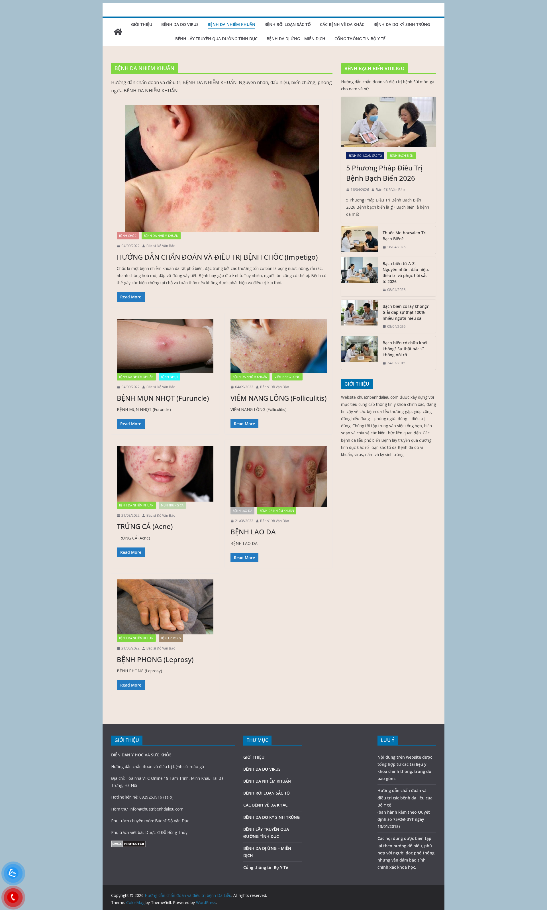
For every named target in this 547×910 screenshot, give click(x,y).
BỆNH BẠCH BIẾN (401, 156)
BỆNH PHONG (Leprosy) (155, 659)
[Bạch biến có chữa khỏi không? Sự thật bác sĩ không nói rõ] (359, 353)
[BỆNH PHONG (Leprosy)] (165, 606)
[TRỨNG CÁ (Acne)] (165, 474)
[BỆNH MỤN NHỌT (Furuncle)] (165, 346)
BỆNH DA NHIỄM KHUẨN (231, 24)
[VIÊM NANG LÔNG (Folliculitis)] (278, 346)
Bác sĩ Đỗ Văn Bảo (160, 245)
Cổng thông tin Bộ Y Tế (359, 38)
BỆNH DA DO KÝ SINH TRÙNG (401, 24)
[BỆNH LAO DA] (278, 476)
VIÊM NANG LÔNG (287, 377)
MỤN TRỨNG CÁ (172, 505)
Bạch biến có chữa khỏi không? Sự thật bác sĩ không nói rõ (405, 348)
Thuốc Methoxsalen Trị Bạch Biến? (404, 235)
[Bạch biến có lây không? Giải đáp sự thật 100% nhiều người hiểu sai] (359, 316)
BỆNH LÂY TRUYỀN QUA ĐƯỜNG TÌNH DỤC (216, 38)
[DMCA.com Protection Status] (128, 844)
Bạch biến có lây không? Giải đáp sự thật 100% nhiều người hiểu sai (405, 312)
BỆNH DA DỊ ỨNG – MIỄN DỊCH (296, 38)
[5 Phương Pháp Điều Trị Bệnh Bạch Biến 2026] (388, 122)
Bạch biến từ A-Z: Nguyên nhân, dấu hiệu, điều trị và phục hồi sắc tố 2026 (406, 272)
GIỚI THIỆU (141, 24)
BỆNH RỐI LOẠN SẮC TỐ (287, 24)
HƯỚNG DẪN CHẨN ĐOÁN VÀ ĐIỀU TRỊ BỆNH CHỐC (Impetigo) (217, 257)
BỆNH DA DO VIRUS (180, 24)
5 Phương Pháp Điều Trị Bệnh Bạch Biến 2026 (384, 173)
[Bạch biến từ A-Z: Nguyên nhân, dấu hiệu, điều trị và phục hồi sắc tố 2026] (359, 276)
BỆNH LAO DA (242, 511)
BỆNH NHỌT (169, 377)
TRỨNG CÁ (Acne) (145, 526)
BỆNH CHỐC (127, 236)
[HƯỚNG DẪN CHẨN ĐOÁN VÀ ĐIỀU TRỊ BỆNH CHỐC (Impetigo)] (222, 168)
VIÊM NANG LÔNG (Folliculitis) (278, 398)
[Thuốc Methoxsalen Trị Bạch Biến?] (359, 240)
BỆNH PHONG (171, 638)
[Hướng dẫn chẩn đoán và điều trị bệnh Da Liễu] (118, 32)
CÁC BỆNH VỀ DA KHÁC (342, 24)
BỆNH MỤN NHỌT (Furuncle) (163, 398)
